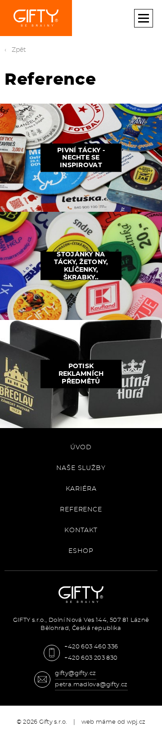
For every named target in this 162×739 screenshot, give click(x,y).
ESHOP (80, 551)
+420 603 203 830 (90, 658)
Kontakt (81, 530)
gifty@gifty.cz (75, 673)
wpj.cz (136, 722)
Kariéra (81, 489)
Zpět (19, 50)
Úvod (81, 447)
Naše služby (80, 468)
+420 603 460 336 (91, 647)
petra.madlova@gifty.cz (91, 685)
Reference (81, 509)
